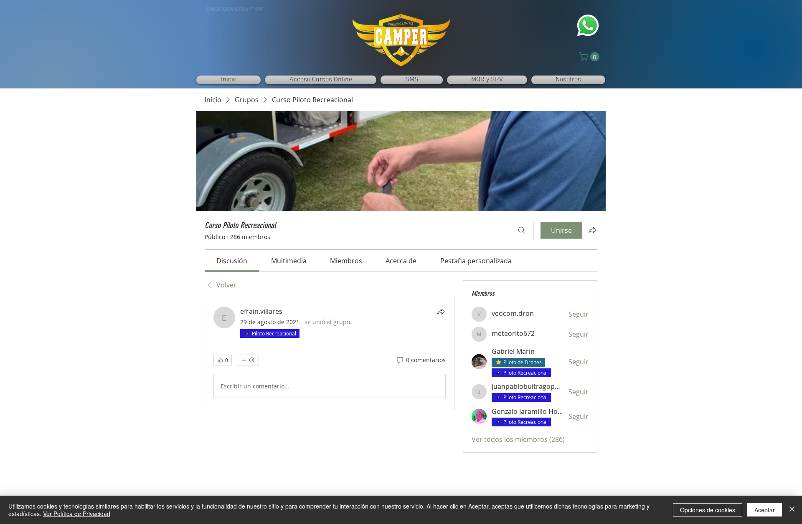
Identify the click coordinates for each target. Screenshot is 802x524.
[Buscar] (522, 230)
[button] (590, 56)
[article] (329, 354)
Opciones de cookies (707, 510)
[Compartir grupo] (592, 230)
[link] (231, 260)
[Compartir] (441, 312)
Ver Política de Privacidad (76, 513)
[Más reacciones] (248, 360)
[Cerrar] (792, 509)
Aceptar (764, 510)
